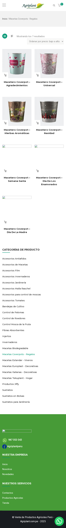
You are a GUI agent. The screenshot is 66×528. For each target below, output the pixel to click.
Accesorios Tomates (13, 300)
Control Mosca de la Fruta (16, 324)
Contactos (7, 492)
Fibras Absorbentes (13, 330)
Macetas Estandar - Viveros (17, 360)
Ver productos (5, 75)
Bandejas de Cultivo (13, 306)
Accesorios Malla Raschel (16, 288)
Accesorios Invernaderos (16, 276)
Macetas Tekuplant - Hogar (17, 378)
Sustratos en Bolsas (13, 396)
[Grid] (4, 36)
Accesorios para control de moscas (21, 294)
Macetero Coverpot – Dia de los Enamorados (49, 181)
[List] (12, 36)
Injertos (6, 336)
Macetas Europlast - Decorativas (20, 366)
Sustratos (7, 390)
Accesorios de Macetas (15, 264)
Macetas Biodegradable (15, 348)
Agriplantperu (14, 446)
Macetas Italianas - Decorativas (19, 372)
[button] (59, 5)
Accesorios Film (11, 270)
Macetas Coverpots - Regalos (18, 354)
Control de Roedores (13, 318)
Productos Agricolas (12, 498)
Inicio (4, 19)
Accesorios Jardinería (14, 282)
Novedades (8, 474)
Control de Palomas (13, 312)
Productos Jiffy (10, 384)
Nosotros (7, 469)
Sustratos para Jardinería (16, 402)
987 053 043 (14, 439)
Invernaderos (9, 342)
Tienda (5, 503)
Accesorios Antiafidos (14, 258)
